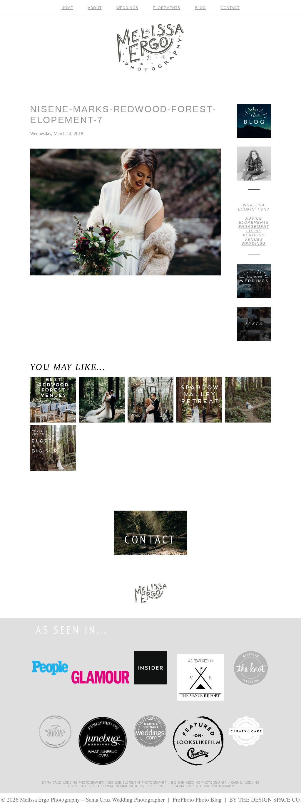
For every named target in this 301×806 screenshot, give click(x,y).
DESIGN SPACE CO (275, 799)
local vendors (254, 233)
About (94, 8)
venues (254, 240)
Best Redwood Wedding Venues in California (49, 406)
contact (230, 8)
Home (67, 8)
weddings (254, 244)
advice (253, 218)
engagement (253, 227)
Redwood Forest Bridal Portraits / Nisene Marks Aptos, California (47, 303)
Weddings (127, 8)
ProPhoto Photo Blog (197, 799)
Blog (200, 8)
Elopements (166, 8)
